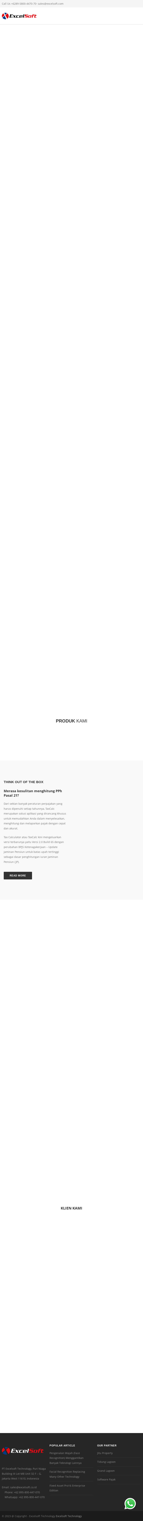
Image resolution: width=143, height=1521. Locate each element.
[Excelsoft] (19, 18)
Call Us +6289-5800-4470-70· (20, 3)
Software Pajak (106, 1479)
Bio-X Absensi (66, 172)
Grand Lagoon (106, 1470)
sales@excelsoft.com (50, 3)
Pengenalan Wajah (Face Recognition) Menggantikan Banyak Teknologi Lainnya (67, 1458)
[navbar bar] (139, 15)
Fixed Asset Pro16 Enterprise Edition (67, 1488)
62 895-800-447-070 (27, 1492)
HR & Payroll (25, 172)
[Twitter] (130, 3)
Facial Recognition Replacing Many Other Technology (67, 1474)
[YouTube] (137, 3)
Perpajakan (45, 172)
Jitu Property (105, 1453)
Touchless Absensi (112, 172)
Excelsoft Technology (69, 1516)
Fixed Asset (87, 172)
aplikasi (65, 166)
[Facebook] (122, 3)
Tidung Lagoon (106, 1462)
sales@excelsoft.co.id (23, 1487)
